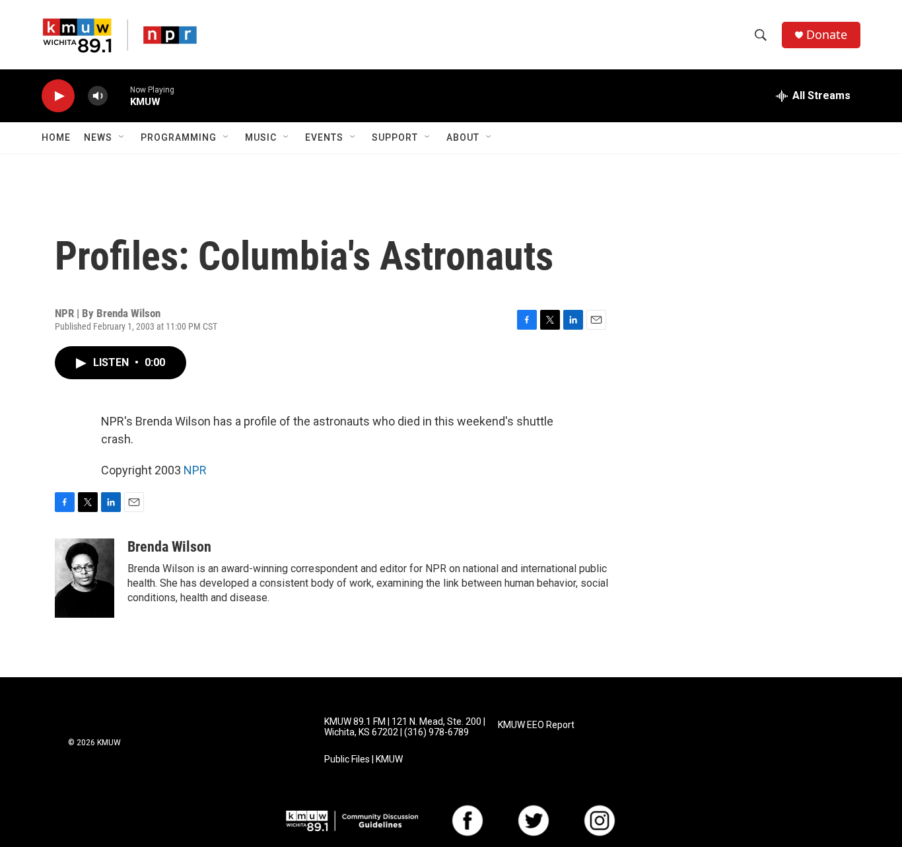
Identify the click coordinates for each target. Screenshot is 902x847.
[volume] (98, 96)
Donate (826, 35)
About (462, 137)
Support (395, 137)
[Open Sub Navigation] (122, 137)
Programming (179, 137)
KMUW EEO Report (536, 725)
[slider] (119, 95)
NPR (195, 470)
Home (56, 137)
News (98, 137)
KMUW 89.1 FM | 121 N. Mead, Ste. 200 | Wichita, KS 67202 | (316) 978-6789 (404, 727)
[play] (58, 96)
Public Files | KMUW (363, 759)
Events (324, 137)
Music (261, 137)
